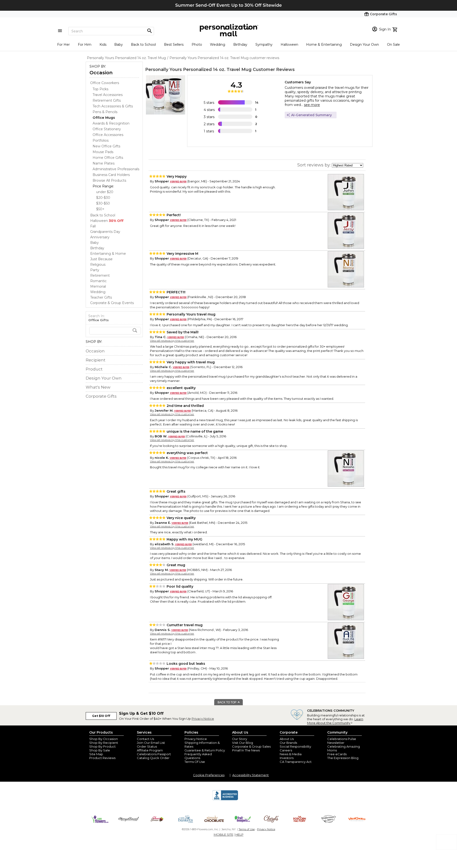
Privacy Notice (203, 718)
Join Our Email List (151, 743)
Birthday (240, 44)
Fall (93, 226)
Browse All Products (109, 180)
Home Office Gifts (108, 157)
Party (94, 270)
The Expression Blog (342, 758)
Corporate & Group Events (112, 303)
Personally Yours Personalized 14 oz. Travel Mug (198, 69)
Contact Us (145, 739)
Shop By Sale (99, 750)
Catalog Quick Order (153, 758)
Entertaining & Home (108, 253)
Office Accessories (108, 135)
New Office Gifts (106, 146)
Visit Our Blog (242, 743)
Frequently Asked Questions (198, 756)
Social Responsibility (295, 746)
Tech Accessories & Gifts (113, 106)
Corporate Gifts (101, 396)
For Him (84, 44)
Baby (118, 44)
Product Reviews (102, 758)
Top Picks (100, 89)
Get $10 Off (101, 716)
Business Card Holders (111, 175)
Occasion (101, 72)
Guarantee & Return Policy (204, 750)
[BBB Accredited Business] (225, 799)
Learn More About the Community (335, 721)
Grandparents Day (105, 232)
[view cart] (395, 29)
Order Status (147, 746)
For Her (63, 44)
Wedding (217, 44)
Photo (197, 44)
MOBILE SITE (223, 834)
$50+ (100, 209)
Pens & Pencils (105, 112)
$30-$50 (103, 203)
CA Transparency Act (296, 762)
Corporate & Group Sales (251, 746)
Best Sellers (174, 44)
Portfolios (101, 140)
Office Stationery (107, 129)
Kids (102, 44)
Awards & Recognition (111, 123)
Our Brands (288, 743)
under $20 (104, 192)
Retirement (100, 275)
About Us (287, 739)
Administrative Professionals (116, 169)
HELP (239, 834)
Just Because (101, 259)
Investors (286, 758)
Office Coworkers (104, 83)
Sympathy (264, 44)
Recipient (95, 360)
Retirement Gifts (107, 100)
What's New (98, 387)
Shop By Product (102, 746)
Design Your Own (364, 44)
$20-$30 (103, 197)
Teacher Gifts (101, 297)
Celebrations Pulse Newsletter (341, 741)
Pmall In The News (246, 750)
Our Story (239, 739)
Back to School (143, 44)
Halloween (289, 44)
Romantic (98, 281)
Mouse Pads (103, 152)
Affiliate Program (150, 750)
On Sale (393, 44)
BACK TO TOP (227, 702)
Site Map (96, 754)
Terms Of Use (194, 762)
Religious (97, 264)
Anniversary (99, 237)
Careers (286, 750)
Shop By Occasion (103, 739)
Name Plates (103, 163)
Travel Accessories (108, 95)
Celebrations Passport (154, 754)
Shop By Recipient (103, 743)
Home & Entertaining (324, 44)
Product (94, 369)
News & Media (291, 754)
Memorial (98, 286)
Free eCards (337, 754)
